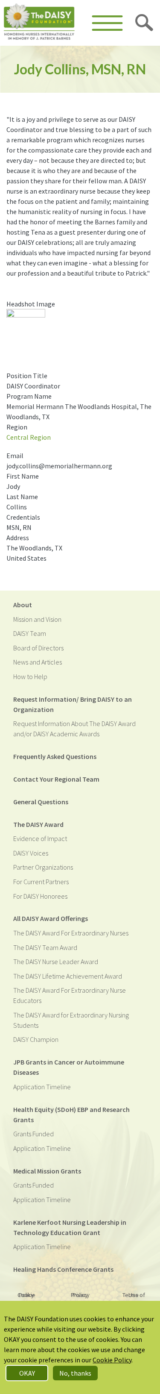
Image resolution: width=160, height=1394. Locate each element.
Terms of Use (133, 1294)
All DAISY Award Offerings (50, 918)
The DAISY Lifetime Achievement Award (67, 976)
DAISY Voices (30, 853)
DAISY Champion (35, 1039)
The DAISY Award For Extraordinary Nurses (70, 933)
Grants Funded (33, 1133)
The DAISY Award (38, 824)
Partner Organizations (43, 867)
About (22, 604)
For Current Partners (41, 881)
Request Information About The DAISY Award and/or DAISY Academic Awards (74, 728)
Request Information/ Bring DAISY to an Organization (72, 704)
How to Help (30, 676)
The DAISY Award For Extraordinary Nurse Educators (69, 995)
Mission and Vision (37, 619)
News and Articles (37, 662)
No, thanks (75, 1373)
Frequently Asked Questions (54, 756)
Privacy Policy (80, 1294)
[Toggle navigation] (107, 23)
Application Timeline (42, 1086)
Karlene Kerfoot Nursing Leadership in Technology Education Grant (69, 1227)
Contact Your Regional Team (56, 779)
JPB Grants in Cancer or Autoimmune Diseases (68, 1067)
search (144, 23)
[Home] (39, 23)
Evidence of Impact (40, 838)
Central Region (28, 437)
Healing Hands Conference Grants (63, 1269)
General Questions (40, 801)
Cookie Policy (26, 1294)
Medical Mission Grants (47, 1171)
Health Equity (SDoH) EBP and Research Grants (71, 1114)
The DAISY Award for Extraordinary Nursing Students (71, 1020)
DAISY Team (29, 633)
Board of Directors (38, 648)
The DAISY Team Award (45, 947)
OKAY (27, 1373)
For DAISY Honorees (40, 896)
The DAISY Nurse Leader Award (55, 961)
